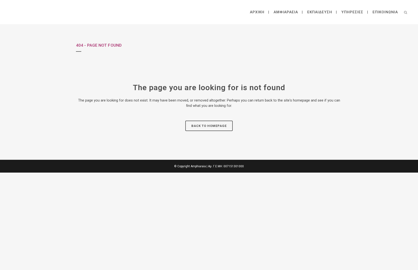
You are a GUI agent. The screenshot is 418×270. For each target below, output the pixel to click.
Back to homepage (209, 126)
